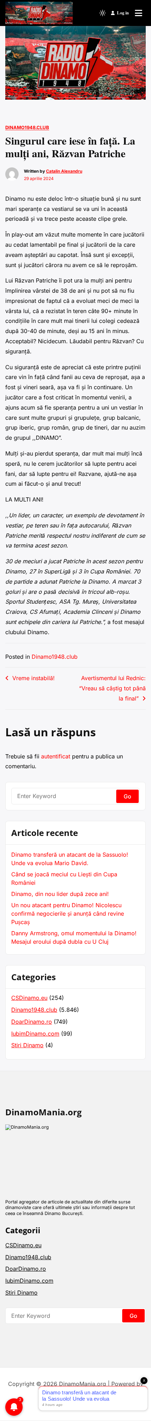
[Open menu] (138, 13)
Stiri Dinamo (27, 1045)
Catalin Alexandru (64, 171)
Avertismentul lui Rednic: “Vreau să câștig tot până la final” (112, 688)
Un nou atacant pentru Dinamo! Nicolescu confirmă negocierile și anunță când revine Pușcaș (67, 913)
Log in (123, 13)
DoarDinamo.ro (31, 1021)
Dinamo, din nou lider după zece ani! (60, 893)
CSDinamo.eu (29, 997)
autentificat (55, 756)
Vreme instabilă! (33, 678)
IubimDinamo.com (35, 1033)
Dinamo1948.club (27, 127)
